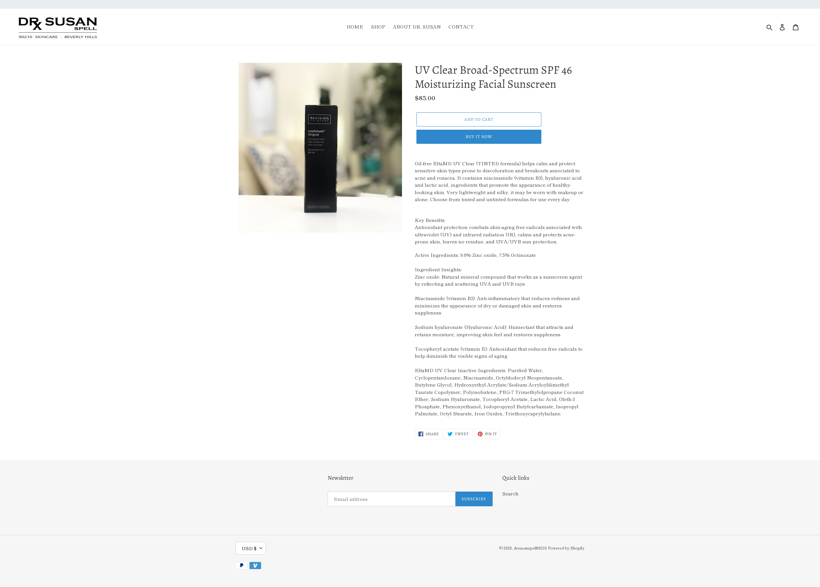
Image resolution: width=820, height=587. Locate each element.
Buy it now (479, 136)
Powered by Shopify (566, 547)
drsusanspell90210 (530, 547)
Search (510, 493)
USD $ (249, 548)
